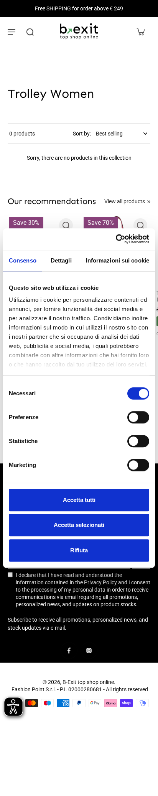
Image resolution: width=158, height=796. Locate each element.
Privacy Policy (100, 582)
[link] (148, 201)
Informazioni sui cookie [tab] (117, 260)
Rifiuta (79, 550)
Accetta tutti (79, 500)
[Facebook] (69, 650)
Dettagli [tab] (61, 260)
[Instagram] (89, 650)
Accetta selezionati (79, 525)
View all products (124, 201)
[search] (29, 31)
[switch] (138, 417)
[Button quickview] (66, 225)
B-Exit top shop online (88, 682)
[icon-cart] (140, 31)
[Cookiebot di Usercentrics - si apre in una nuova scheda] (115, 239)
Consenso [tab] (22, 260)
